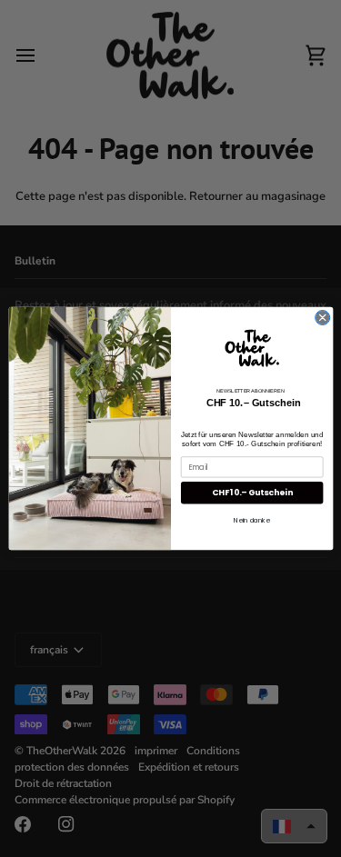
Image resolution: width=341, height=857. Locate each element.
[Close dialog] (322, 317)
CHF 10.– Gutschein (251, 493)
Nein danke (252, 520)
